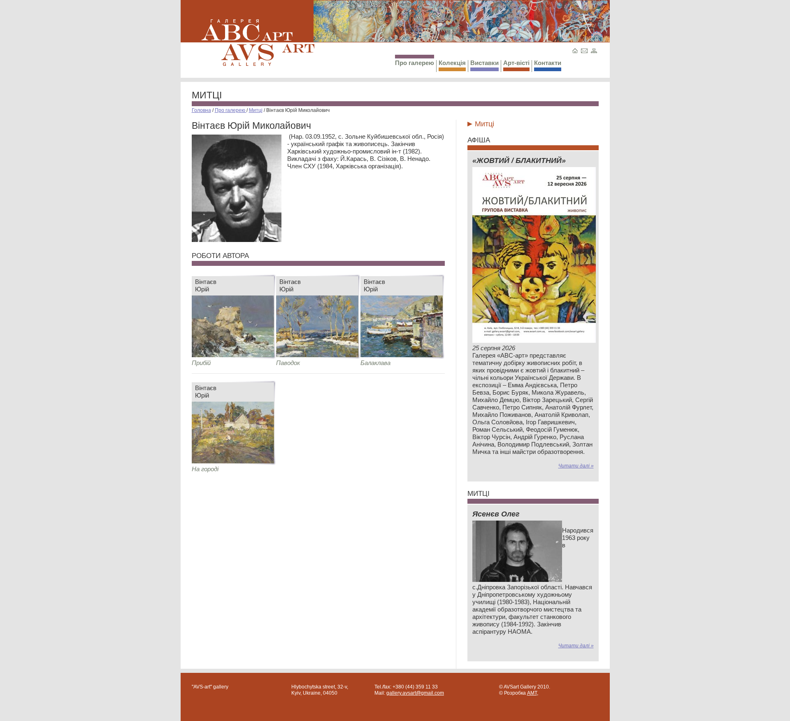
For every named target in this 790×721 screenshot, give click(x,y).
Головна (201, 110)
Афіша (478, 140)
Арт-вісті (516, 62)
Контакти (547, 62)
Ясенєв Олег (496, 514)
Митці (207, 95)
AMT (532, 693)
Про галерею (414, 62)
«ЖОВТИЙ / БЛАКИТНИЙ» (519, 160)
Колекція (452, 62)
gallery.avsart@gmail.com (415, 693)
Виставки (484, 62)
